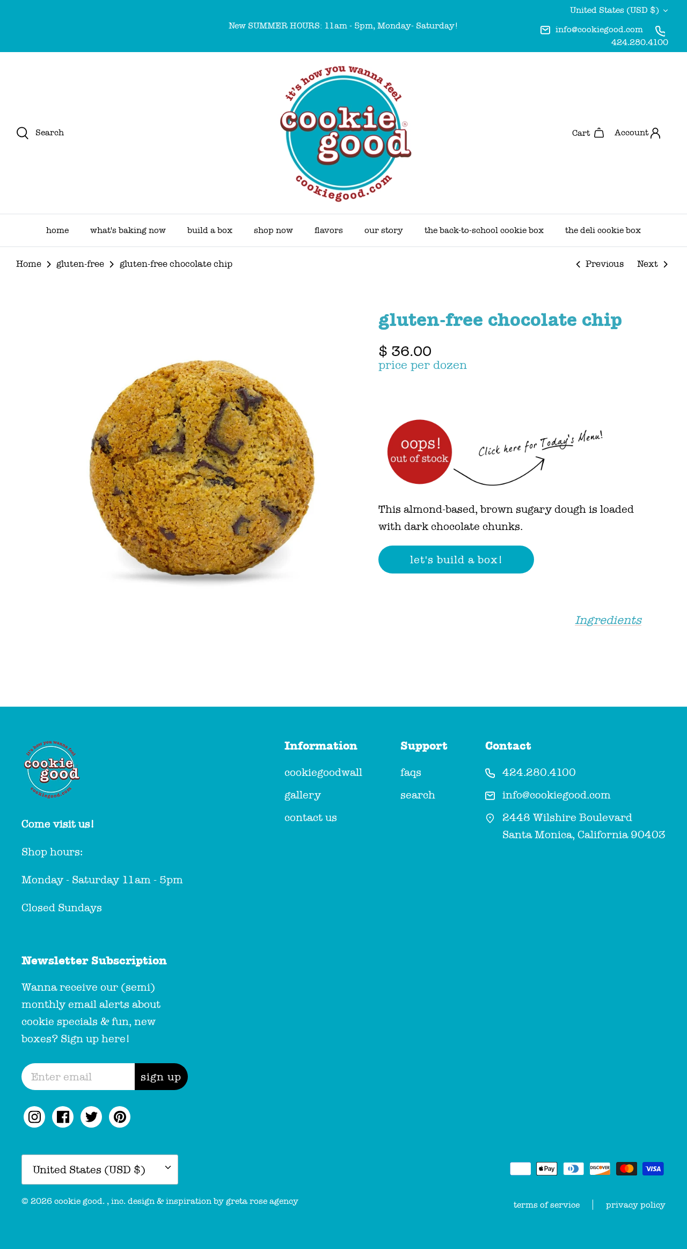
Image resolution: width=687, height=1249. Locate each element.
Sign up (161, 1076)
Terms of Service (547, 1205)
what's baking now (128, 230)
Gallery (302, 794)
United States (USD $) (614, 10)
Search (417, 794)
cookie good (78, 1201)
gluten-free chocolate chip (176, 264)
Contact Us (310, 817)
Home (28, 264)
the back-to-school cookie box (484, 230)
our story (383, 230)
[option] (200, 463)
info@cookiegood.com (599, 29)
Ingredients (608, 620)
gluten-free (80, 264)
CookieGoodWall (323, 772)
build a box (209, 230)
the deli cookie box (603, 230)
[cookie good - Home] (343, 133)
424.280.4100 (639, 42)
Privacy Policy (636, 1205)
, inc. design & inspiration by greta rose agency (202, 1201)
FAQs (410, 772)
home (57, 230)
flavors (329, 230)
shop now (273, 230)
